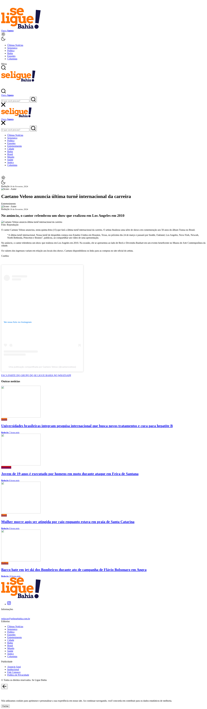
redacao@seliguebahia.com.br (15, 618)
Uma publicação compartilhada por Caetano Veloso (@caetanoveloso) (42, 367)
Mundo (10, 157)
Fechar (5, 706)
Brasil (10, 154)
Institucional (13, 669)
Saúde (10, 159)
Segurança (12, 48)
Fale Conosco (13, 672)
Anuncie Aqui (14, 666)
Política (10, 50)
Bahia (10, 53)
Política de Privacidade (18, 675)
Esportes (11, 56)
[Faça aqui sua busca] (33, 128)
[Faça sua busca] (33, 100)
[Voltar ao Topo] (4, 686)
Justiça (10, 162)
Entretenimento (14, 146)
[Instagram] (9, 604)
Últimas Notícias (15, 45)
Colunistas (12, 58)
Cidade (10, 148)
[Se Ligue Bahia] (21, 28)
